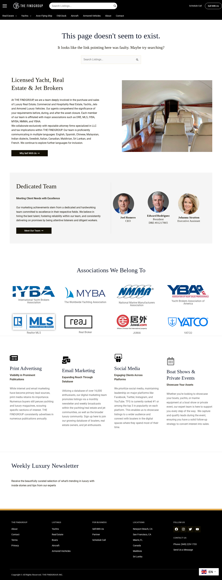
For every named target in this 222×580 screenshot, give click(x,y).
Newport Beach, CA (142, 529)
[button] (213, 6)
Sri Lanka (137, 556)
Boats (55, 540)
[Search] (115, 6)
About (14, 529)
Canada (137, 545)
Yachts (55, 529)
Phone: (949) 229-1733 (185, 544)
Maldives (137, 551)
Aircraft (55, 545)
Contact (15, 534)
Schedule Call (195, 6)
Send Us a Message (183, 549)
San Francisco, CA (142, 534)
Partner (96, 534)
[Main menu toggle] (4, 6)
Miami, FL (138, 540)
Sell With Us (98, 529)
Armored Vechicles (61, 551)
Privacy (15, 545)
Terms (14, 540)
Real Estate (57, 534)
